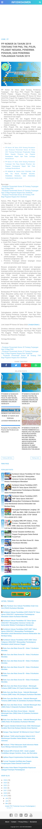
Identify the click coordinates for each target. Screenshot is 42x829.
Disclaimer (33, 822)
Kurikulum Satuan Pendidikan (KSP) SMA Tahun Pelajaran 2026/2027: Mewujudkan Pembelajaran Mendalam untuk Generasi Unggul (19, 642)
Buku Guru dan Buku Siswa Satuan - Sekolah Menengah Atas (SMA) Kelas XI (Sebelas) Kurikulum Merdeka (19, 713)
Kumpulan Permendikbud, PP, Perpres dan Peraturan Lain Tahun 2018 (10, 430)
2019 (5, 796)
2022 (5, 788)
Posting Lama (35, 458)
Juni (7, 801)
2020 (5, 793)
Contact (13, 822)
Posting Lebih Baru (7, 458)
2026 (5, 780)
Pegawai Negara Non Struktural (16, 197)
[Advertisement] (21, 23)
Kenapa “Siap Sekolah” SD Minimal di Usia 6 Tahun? (21, 732)
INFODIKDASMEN (21, 2)
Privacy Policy (23, 822)
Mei (6, 803)
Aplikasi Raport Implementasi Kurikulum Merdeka (20, 757)
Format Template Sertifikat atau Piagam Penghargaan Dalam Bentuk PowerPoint (25, 534)
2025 (5, 783)
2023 (5, 785)
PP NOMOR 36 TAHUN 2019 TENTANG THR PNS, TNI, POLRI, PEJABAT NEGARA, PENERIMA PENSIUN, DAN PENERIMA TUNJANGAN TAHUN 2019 (20, 175)
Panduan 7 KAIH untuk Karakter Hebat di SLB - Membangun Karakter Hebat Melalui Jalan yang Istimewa (18, 738)
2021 (5, 790)
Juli (6, 798)
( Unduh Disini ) (33, 324)
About (7, 822)
